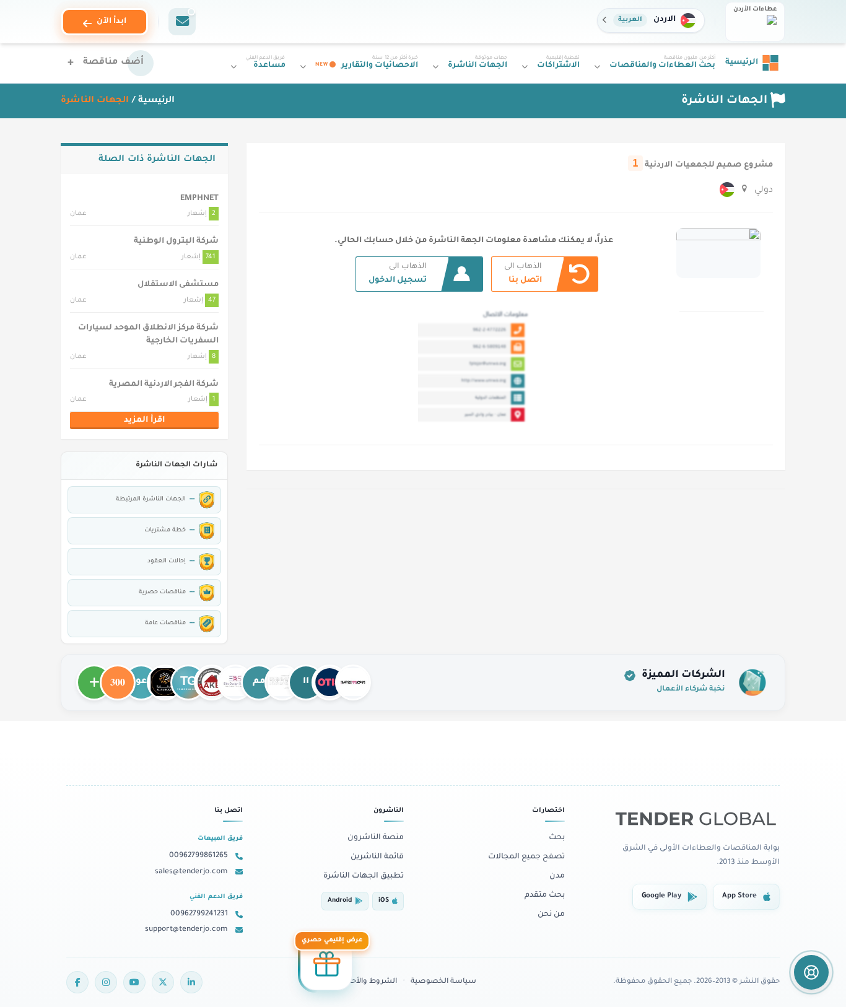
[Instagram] (106, 982)
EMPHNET (199, 198)
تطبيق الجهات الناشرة (363, 876)
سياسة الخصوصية (443, 982)
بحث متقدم (545, 895)
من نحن (551, 914)
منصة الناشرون (375, 838)
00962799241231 (199, 914)
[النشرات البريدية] (182, 21)
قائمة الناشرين (377, 857)
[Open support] (811, 972)
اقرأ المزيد (144, 420)
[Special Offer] (326, 966)
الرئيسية (156, 101)
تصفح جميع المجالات (526, 857)
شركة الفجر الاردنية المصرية (164, 384)
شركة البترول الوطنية (176, 241)
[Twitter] (163, 982)
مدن (557, 876)
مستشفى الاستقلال (178, 285)
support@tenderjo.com (186, 929)
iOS (383, 900)
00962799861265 (198, 856)
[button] (651, 20)
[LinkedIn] (191, 982)
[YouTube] (134, 982)
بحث (557, 838)
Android (340, 900)
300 (118, 677)
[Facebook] (77, 982)
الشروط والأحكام (368, 982)
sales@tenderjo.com (191, 872)
